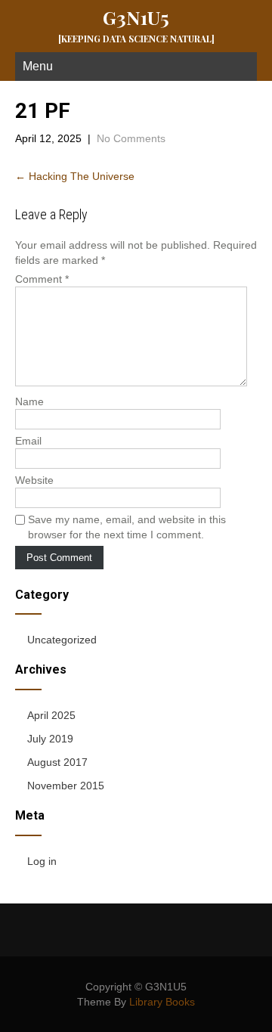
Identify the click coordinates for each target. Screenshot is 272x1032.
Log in (42, 861)
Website (34, 480)
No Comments (131, 138)
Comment (42, 279)
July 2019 (50, 739)
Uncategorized (62, 640)
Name (29, 401)
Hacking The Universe (74, 176)
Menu (38, 66)
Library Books (162, 1002)
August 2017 (57, 762)
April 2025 (51, 715)
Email (28, 441)
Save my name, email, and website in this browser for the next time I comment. (127, 527)
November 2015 (65, 785)
